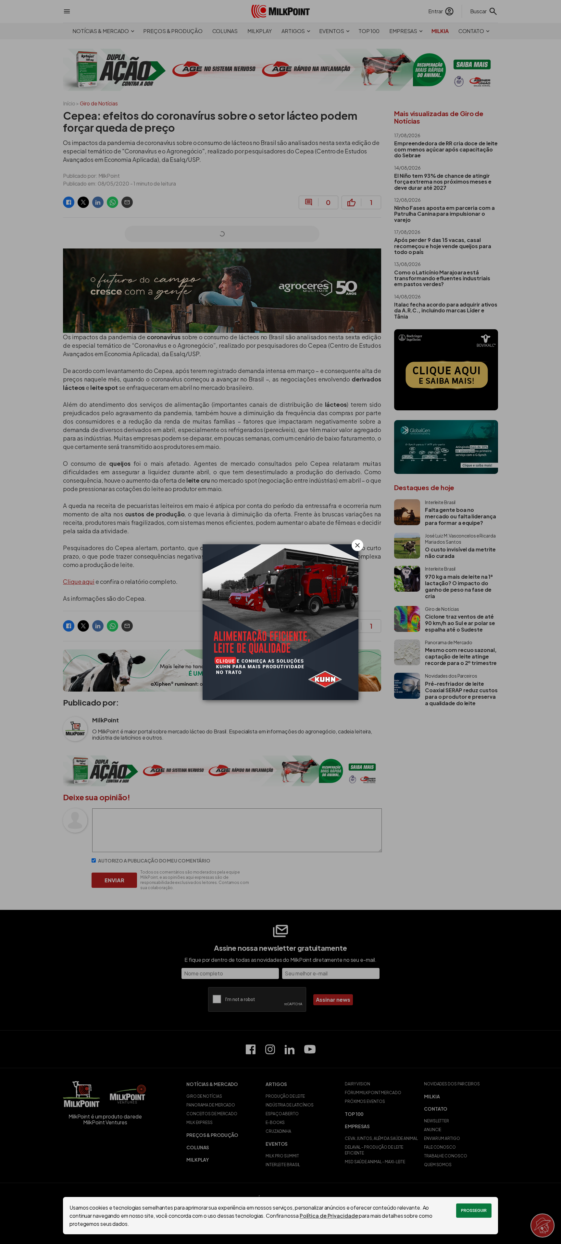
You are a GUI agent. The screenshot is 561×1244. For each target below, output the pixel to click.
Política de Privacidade (329, 1215)
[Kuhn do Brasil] (280, 622)
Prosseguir (474, 1210)
